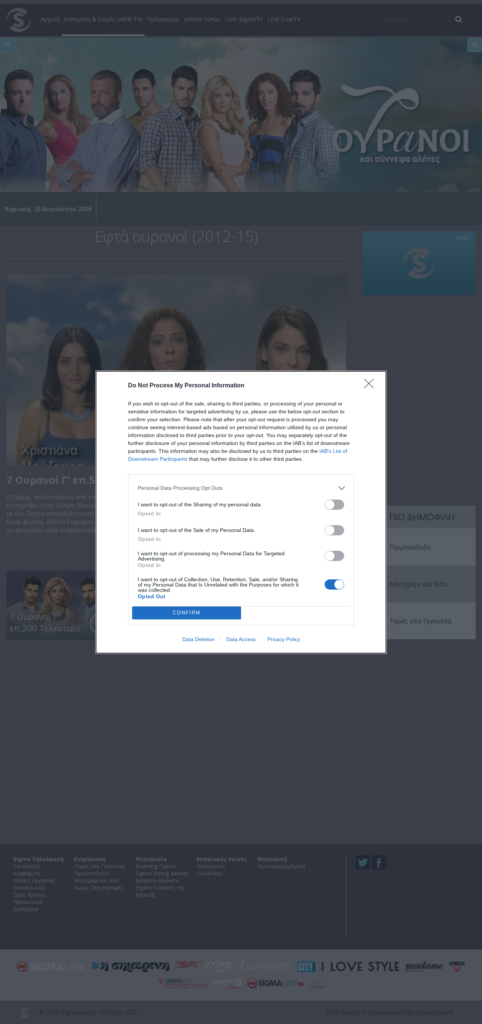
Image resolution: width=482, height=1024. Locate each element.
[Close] (371, 386)
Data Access (241, 639)
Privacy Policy (283, 639)
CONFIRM (187, 613)
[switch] (334, 505)
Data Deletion (198, 639)
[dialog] (241, 512)
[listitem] (241, 488)
